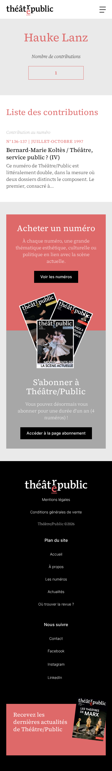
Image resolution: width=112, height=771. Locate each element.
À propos (56, 566)
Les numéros (56, 579)
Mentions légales (56, 499)
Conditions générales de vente (56, 512)
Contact (56, 638)
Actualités (56, 591)
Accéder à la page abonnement (56, 433)
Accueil (56, 554)
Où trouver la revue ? (56, 604)
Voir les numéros (56, 276)
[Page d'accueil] (29, 10)
